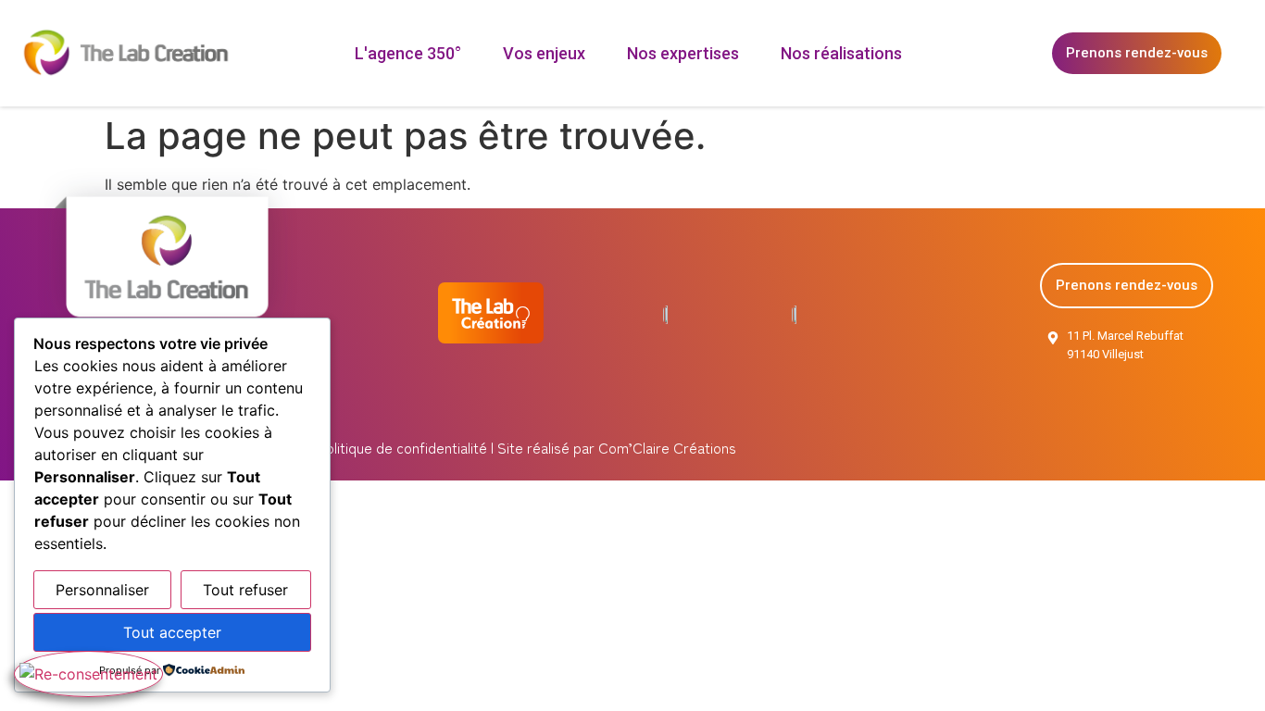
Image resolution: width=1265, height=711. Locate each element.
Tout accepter (172, 632)
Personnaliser (102, 589)
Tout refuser (245, 589)
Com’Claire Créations (667, 447)
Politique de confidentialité (400, 447)
